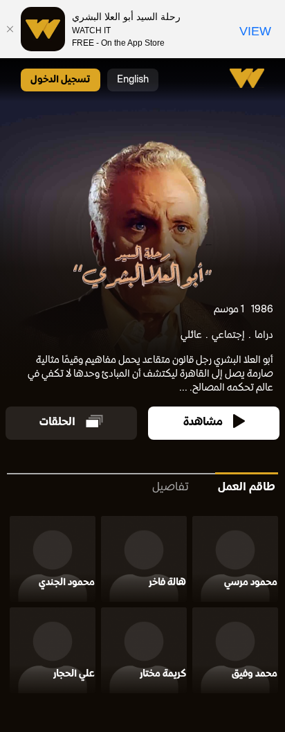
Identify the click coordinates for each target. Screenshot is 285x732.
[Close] (10, 29)
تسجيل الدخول (60, 80)
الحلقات (57, 422)
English (133, 80)
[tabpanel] (142, 607)
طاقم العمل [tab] (246, 487)
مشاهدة (203, 422)
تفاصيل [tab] (170, 487)
